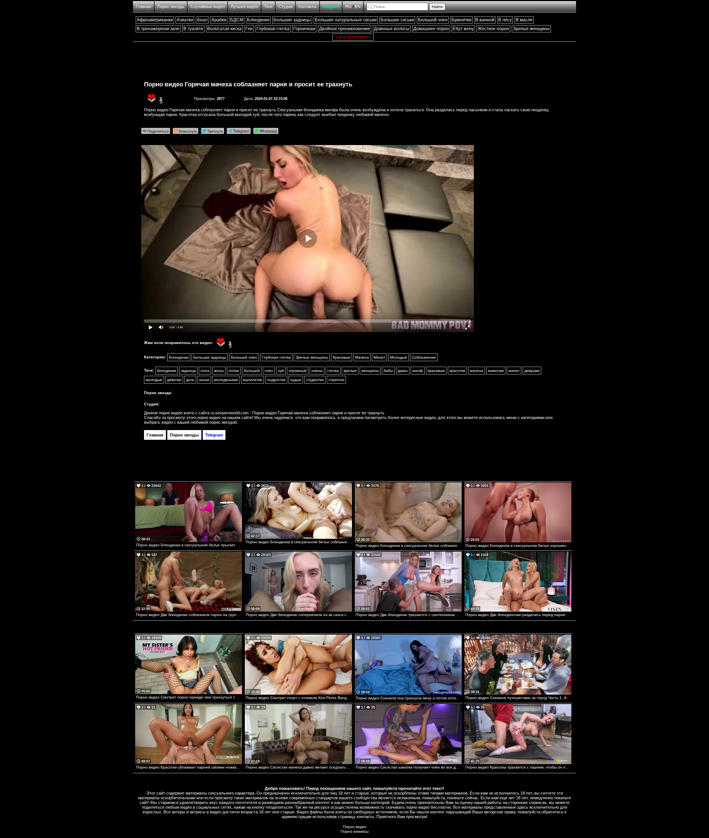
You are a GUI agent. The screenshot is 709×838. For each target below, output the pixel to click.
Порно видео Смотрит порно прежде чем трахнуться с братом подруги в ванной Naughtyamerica (189, 697)
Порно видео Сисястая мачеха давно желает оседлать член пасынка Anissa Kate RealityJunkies (299, 767)
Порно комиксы (355, 831)
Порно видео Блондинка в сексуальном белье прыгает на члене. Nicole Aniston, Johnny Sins (189, 545)
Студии (285, 6)
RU (348, 6)
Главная (143, 6)
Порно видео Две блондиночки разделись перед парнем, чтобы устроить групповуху (518, 614)
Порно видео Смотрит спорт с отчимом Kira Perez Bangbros (299, 697)
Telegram (331, 6)
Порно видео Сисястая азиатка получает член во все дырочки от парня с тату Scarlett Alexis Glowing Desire (409, 767)
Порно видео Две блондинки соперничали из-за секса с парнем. (299, 614)
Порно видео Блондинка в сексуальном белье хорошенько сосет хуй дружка (518, 545)
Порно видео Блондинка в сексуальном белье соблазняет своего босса (409, 545)
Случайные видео (207, 6)
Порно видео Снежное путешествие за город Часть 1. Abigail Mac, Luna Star (518, 697)
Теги (268, 6)
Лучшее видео (244, 6)
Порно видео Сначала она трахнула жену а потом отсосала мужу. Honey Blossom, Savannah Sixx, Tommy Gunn (409, 698)
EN (358, 6)
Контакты (308, 6)
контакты (365, 816)
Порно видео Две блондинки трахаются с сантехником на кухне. (409, 614)
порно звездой (223, 422)
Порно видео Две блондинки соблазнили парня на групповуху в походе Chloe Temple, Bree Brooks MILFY (189, 614)
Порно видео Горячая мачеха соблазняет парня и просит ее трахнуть (248, 84)
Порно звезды (170, 6)
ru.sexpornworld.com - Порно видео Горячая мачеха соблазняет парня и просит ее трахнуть (297, 412)
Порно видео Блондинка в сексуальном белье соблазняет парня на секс (299, 542)
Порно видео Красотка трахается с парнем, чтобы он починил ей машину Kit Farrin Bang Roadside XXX (518, 767)
